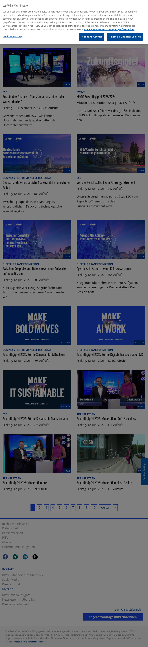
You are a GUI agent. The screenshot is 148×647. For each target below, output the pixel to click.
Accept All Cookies (91, 36)
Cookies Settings (12, 36)
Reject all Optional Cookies (125, 36)
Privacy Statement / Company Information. (109, 29)
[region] (74, 22)
